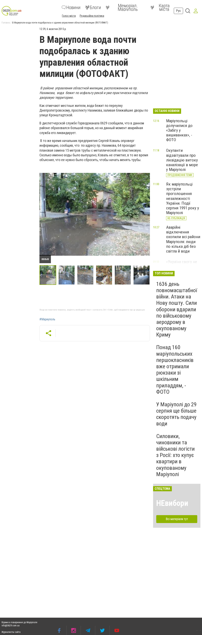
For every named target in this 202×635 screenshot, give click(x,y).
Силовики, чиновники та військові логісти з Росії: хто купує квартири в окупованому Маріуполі (175, 455)
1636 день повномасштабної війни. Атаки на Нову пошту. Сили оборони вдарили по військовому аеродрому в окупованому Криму (176, 309)
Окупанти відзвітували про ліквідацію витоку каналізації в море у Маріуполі (182, 160)
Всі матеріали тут (177, 519)
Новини (73, 7)
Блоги (95, 7)
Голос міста (69, 15)
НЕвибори (172, 503)
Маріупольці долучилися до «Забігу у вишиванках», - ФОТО (179, 130)
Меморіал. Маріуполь (128, 7)
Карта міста (164, 7)
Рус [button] (178, 11)
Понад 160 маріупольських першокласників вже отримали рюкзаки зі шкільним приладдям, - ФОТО (175, 369)
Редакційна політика (92, 15)
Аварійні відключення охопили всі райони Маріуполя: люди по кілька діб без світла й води (183, 239)
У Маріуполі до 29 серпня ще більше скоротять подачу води (176, 414)
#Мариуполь (47, 319)
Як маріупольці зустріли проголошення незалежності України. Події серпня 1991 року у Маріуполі (182, 198)
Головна (6, 22)
